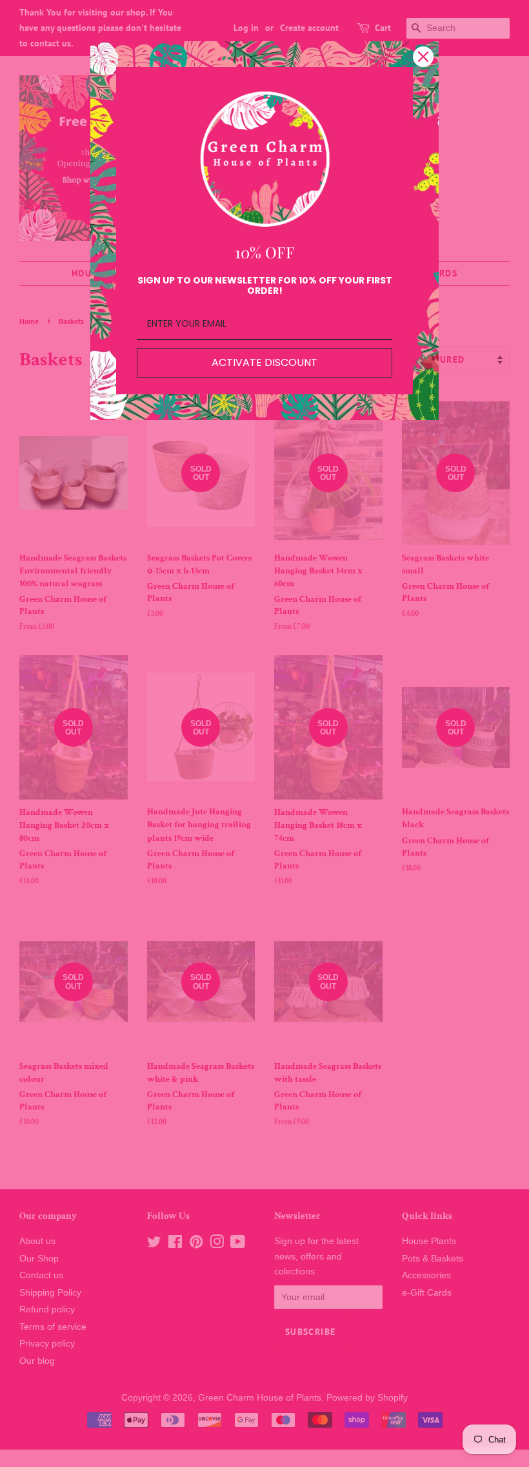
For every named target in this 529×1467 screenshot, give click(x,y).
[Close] (423, 56)
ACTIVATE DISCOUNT (264, 362)
